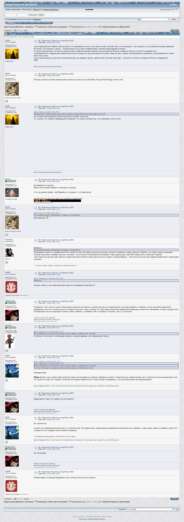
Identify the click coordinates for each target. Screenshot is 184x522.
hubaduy (9, 239)
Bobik (7, 73)
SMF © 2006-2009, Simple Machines (100, 516)
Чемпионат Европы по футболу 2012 (116, 27)
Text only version (86, 519)
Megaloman (10, 301)
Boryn (7, 179)
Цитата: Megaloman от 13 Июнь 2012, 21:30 (48, 331)
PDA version (100, 519)
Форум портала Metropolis (13, 27)
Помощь (19, 22)
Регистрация (46, 22)
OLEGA (8, 326)
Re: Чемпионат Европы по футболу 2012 (56, 41)
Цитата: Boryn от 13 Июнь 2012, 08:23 (46, 213)
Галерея (173, 5)
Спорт (73, 27)
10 (22, 30)
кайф (7, 40)
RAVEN (88, 27)
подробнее (37, 19)
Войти (39, 22)
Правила (32, 22)
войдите (36, 10)
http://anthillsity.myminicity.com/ (43, 203)
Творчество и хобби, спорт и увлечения (52, 27)
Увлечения (29, 27)
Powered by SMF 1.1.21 (80, 516)
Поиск (26, 22)
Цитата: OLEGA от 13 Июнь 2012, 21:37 (47, 361)
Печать (175, 31)
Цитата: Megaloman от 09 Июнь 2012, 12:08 (48, 278)
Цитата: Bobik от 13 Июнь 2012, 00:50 (46, 112)
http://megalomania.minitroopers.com (45, 321)
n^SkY (94, 27)
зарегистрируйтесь (51, 10)
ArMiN (7, 272)
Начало (10, 22)
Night (7, 355)
